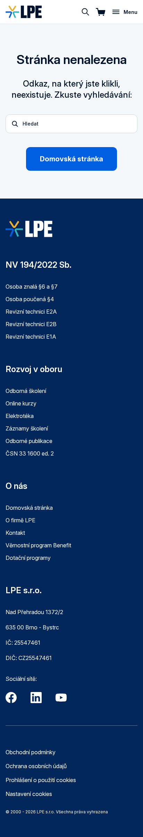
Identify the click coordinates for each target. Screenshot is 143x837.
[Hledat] (85, 12)
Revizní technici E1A (31, 336)
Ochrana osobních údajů (36, 766)
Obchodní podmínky (31, 752)
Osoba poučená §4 (30, 299)
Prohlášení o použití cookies (41, 779)
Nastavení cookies (29, 793)
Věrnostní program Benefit (38, 545)
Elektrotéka (20, 415)
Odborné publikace (29, 440)
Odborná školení (26, 390)
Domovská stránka (71, 159)
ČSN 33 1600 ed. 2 (30, 453)
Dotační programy (28, 557)
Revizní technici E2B (31, 324)
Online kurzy (21, 403)
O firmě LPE (20, 520)
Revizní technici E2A (31, 311)
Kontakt (15, 532)
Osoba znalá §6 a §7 (32, 286)
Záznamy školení (27, 428)
